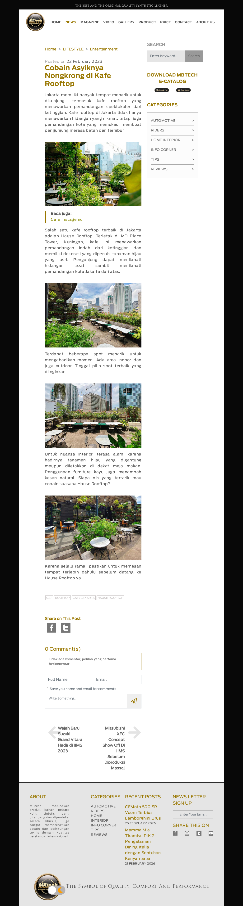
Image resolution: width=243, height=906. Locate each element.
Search (194, 56)
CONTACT (183, 22)
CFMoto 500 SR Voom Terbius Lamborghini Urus (143, 812)
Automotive (172, 120)
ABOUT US (205, 22)
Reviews (172, 169)
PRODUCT (147, 22)
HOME (56, 22)
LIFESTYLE (73, 49)
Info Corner (172, 150)
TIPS (95, 830)
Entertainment (104, 49)
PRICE (165, 22)
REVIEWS (99, 835)
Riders (172, 130)
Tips (172, 159)
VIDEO (108, 22)
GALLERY (126, 22)
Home (50, 49)
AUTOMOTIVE (103, 806)
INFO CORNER (103, 825)
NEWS (70, 22)
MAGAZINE (89, 22)
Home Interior (172, 140)
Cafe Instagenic (67, 219)
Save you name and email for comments (83, 689)
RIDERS (97, 811)
